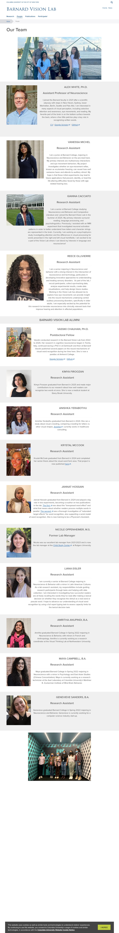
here (67, 463)
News (110, 8)
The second (45, 511)
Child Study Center (61, 545)
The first (46, 505)
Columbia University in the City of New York (23, 2)
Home (8, 21)
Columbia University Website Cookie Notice (56, 930)
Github (70, 359)
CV (51, 124)
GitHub (75, 124)
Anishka (57, 426)
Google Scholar (61, 124)
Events (105, 8)
